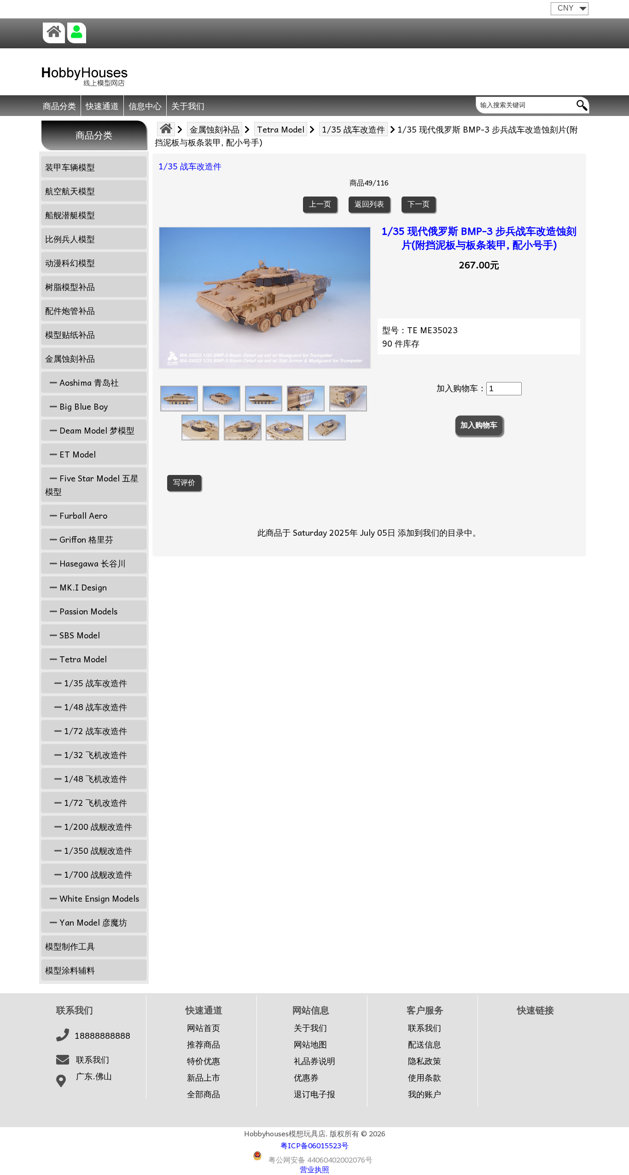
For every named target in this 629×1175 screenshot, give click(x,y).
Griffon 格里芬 (85, 539)
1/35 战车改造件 (353, 129)
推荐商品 (203, 1044)
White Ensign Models (98, 898)
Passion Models (87, 611)
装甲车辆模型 (70, 167)
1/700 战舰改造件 (97, 874)
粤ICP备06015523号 (314, 1145)
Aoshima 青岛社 (88, 382)
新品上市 (203, 1077)
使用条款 (424, 1077)
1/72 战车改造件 (94, 730)
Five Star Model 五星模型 (92, 484)
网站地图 (310, 1044)
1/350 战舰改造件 (97, 850)
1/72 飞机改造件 (94, 802)
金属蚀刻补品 (214, 129)
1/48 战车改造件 (94, 706)
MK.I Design (82, 587)
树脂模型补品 (70, 286)
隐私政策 (424, 1061)
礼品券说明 (314, 1061)
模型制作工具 (70, 946)
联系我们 (92, 1059)
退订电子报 (314, 1094)
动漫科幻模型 (70, 262)
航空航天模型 (70, 190)
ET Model (76, 454)
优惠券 (306, 1077)
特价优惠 (203, 1061)
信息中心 (145, 105)
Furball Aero (82, 515)
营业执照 (314, 1169)
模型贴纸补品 (70, 334)
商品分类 (59, 105)
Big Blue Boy (82, 406)
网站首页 (203, 1028)
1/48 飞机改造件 (94, 778)
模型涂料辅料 (70, 970)
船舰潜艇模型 (70, 214)
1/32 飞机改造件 (94, 754)
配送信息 (424, 1044)
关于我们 (187, 105)
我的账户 (424, 1094)
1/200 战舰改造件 (97, 826)
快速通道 (102, 105)
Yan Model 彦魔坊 (92, 922)
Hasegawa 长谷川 (91, 563)
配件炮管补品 (70, 310)
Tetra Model (280, 129)
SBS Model (78, 635)
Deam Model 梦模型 (95, 430)
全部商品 (203, 1094)
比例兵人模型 (70, 238)
